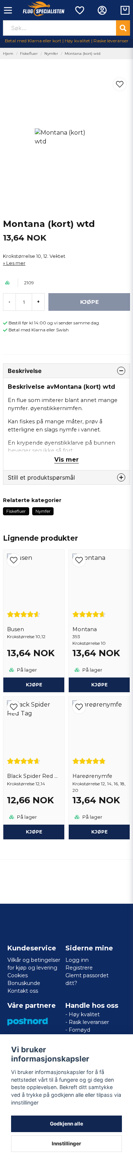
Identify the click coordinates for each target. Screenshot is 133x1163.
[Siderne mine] (102, 10)
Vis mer (66, 459)
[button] (119, 84)
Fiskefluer (29, 53)
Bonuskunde (23, 983)
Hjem (8, 53)
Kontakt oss (22, 991)
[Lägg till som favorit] (79, 10)
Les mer (15, 263)
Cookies (17, 975)
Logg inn (77, 960)
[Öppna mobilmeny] (8, 10)
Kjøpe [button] (34, 684)
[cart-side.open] (125, 10)
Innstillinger (66, 1143)
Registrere (79, 967)
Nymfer (51, 53)
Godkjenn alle (66, 1124)
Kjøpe (99, 684)
